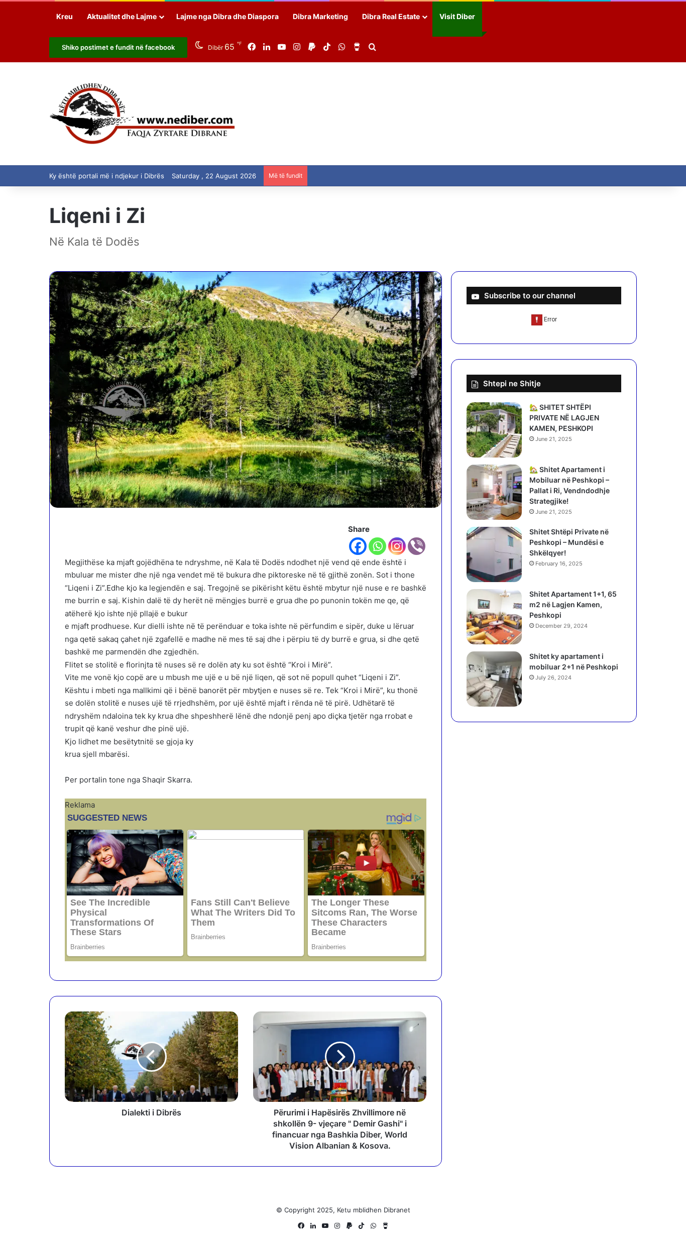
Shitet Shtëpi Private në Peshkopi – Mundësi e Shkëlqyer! (569, 542)
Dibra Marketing (320, 16)
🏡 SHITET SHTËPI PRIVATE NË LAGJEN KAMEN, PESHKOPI (564, 417)
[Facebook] (358, 546)
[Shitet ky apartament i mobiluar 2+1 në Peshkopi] (494, 679)
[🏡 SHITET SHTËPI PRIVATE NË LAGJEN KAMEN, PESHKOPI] (494, 430)
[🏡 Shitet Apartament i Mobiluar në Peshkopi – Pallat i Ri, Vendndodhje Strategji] (494, 492)
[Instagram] (397, 546)
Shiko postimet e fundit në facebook (118, 47)
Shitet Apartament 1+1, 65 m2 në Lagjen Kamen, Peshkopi (573, 604)
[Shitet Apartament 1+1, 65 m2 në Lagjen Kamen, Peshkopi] (494, 616)
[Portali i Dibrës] (142, 113)
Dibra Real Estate (391, 16)
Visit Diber (457, 16)
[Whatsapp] (377, 546)
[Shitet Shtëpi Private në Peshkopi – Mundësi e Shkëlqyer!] (494, 554)
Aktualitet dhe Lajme (122, 16)
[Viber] (416, 546)
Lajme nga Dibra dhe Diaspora (227, 16)
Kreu (64, 16)
